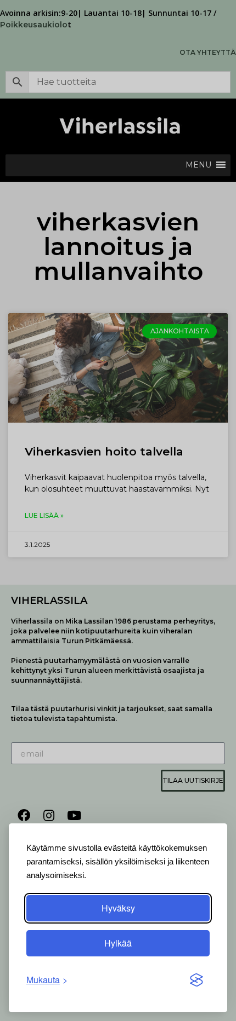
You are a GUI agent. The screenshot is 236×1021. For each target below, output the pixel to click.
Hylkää (118, 943)
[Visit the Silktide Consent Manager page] (196, 980)
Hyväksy (118, 908)
